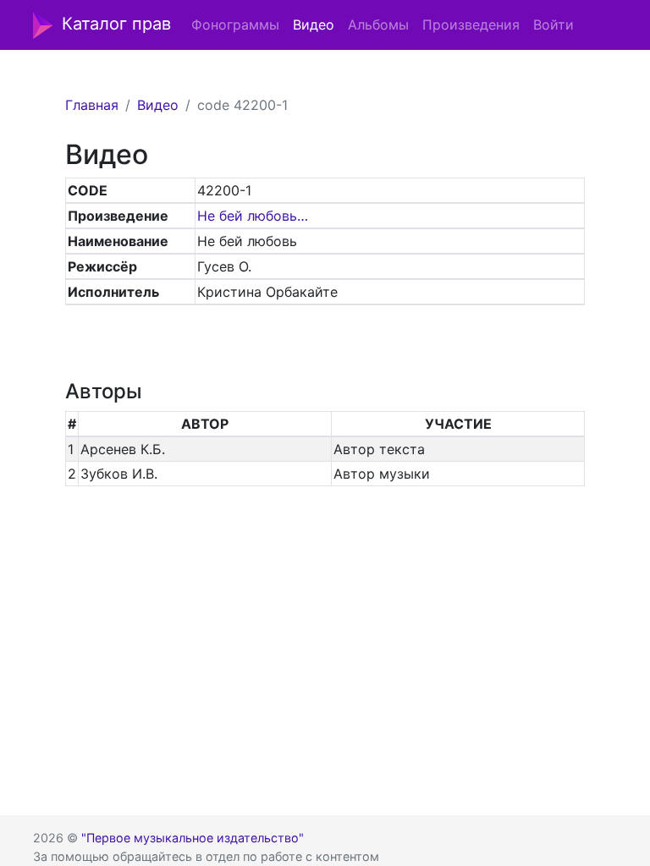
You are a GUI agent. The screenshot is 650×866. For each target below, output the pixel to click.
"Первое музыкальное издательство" (192, 837)
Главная (91, 104)
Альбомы (378, 24)
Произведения (471, 24)
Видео (313, 24)
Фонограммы (235, 24)
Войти (553, 24)
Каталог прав (116, 24)
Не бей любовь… (252, 215)
